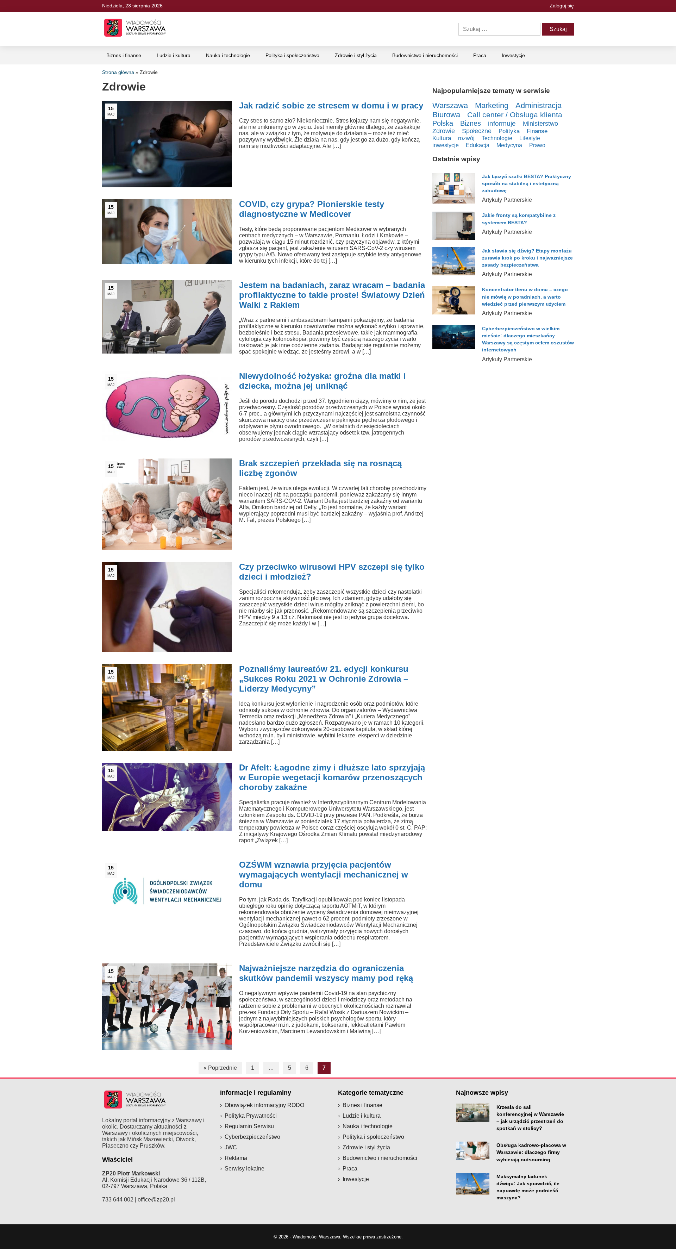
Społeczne (477, 131)
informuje (502, 123)
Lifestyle (529, 138)
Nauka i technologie (228, 55)
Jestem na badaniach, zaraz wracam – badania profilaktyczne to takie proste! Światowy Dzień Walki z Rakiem (332, 295)
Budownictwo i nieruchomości (425, 55)
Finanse (537, 131)
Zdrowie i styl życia (356, 55)
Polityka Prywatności (251, 1116)
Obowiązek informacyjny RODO (264, 1105)
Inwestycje (513, 55)
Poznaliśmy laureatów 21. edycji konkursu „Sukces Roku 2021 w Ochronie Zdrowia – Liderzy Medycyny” (323, 678)
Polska (442, 123)
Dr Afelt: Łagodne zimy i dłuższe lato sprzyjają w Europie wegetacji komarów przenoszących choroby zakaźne (332, 777)
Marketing (491, 105)
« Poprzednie (220, 1068)
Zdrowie (443, 131)
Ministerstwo (540, 123)
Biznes (470, 123)
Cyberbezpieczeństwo (252, 1137)
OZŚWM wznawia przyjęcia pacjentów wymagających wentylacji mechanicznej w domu (323, 874)
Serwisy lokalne (244, 1169)
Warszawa (450, 105)
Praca (479, 55)
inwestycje (445, 145)
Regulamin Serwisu (249, 1126)
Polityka (509, 131)
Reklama (236, 1158)
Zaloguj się (562, 5)
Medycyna (509, 145)
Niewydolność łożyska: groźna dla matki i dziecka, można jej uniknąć (322, 381)
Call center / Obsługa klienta (514, 115)
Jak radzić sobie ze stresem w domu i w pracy (331, 105)
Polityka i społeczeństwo (292, 55)
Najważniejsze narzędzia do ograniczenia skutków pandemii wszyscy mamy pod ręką (326, 973)
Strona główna (118, 72)
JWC (231, 1147)
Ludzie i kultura (173, 55)
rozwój (466, 138)
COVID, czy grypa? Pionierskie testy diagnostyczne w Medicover (311, 209)
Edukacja (477, 145)
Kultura (441, 138)
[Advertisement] (503, 690)
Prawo (537, 145)
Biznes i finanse (123, 55)
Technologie (497, 138)
